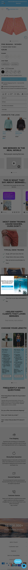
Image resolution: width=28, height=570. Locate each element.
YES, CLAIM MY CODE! (7, 286)
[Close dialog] (26, 276)
